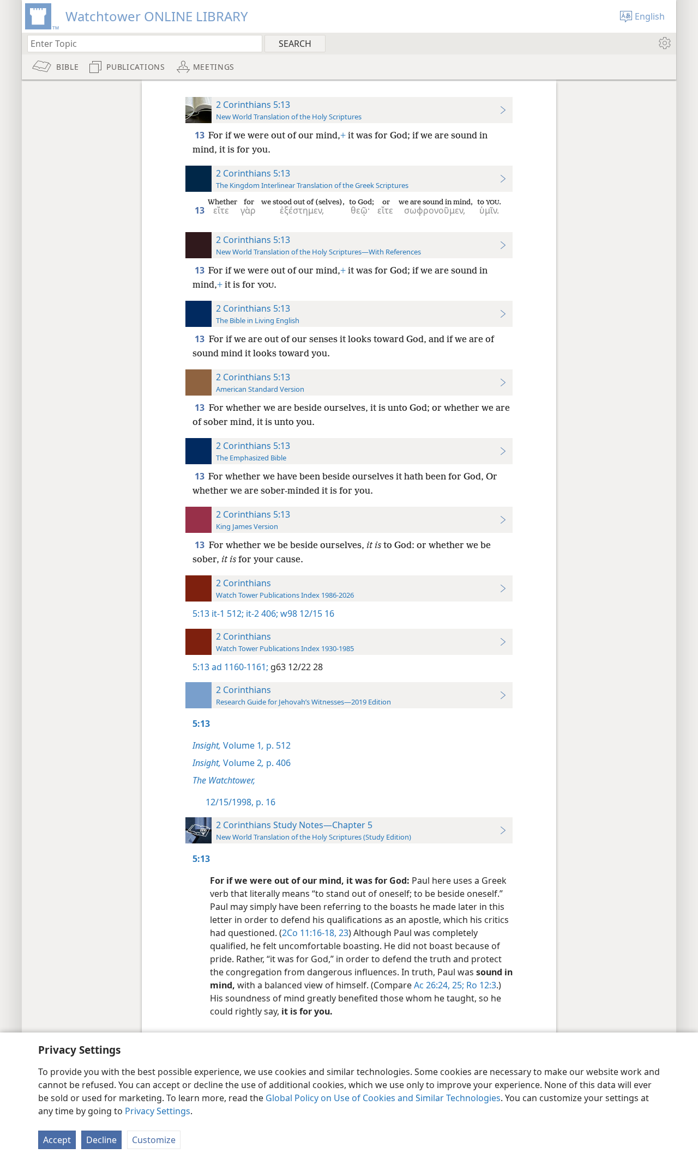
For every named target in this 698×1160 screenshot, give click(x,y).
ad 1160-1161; (240, 667)
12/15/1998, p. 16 (240, 802)
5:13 (200, 614)
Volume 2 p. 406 (241, 763)
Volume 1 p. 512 (241, 745)
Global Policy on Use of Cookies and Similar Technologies (383, 1098)
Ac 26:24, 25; (439, 985)
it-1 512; (228, 614)
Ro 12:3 (480, 985)
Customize (154, 1140)
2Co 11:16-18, (309, 933)
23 (342, 933)
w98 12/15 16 (306, 614)
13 (200, 135)
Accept (57, 1140)
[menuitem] (663, 43)
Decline (101, 1140)
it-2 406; (261, 614)
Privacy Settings (157, 1111)
